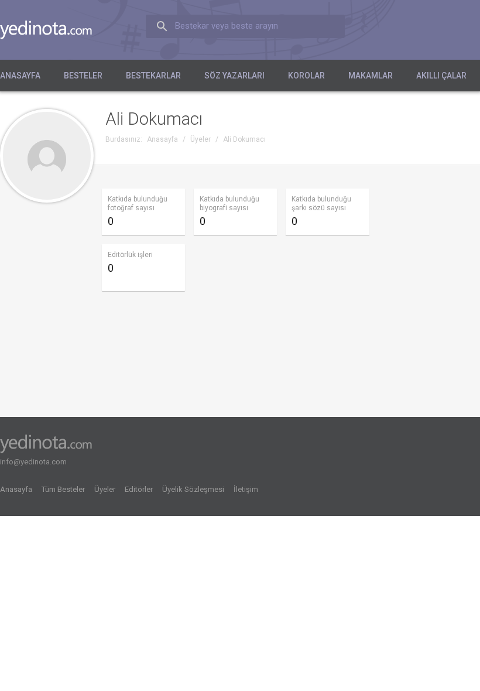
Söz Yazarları (234, 75)
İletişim (246, 489)
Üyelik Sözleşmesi (193, 489)
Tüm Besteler (63, 489)
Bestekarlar (153, 75)
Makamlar (370, 75)
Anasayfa (20, 75)
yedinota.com (55, 29)
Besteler (83, 75)
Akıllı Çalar (441, 75)
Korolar (306, 75)
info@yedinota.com (33, 461)
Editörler (139, 489)
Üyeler (104, 489)
